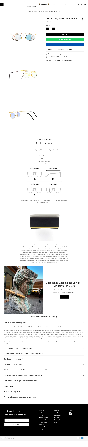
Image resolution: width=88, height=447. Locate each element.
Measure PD (65, 44)
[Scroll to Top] (85, 439)
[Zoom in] (39, 20)
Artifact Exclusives (43, 413)
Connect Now (57, 415)
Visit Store (56, 417)
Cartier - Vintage (43, 417)
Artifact (59, 4)
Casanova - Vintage (44, 420)
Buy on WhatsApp (66, 39)
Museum (54, 4)
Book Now (64, 296)
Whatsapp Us (57, 420)
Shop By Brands (31, 6)
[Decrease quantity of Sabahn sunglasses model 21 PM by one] (47, 29)
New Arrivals (27, 2)
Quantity (48, 25)
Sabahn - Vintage (38, 11)
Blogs (55, 422)
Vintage (34, 2)
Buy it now (65, 34)
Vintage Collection (68, 60)
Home (29, 11)
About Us (56, 413)
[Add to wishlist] (82, 19)
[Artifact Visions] (44, 4)
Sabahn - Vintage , (59, 60)
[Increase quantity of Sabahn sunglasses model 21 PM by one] (53, 29)
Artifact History (66, 4)
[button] (85, 4)
